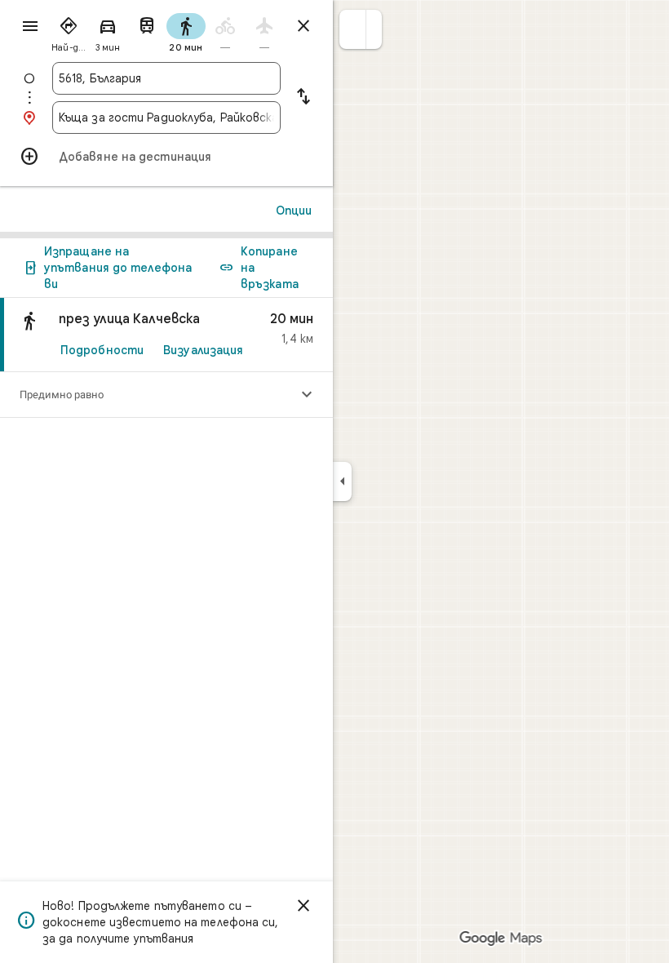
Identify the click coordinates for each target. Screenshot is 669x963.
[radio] (68, 31)
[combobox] (166, 78)
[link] (166, 335)
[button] (352, 29)
